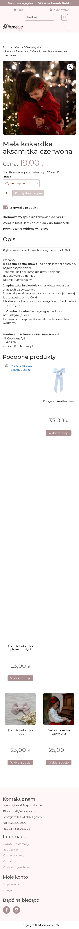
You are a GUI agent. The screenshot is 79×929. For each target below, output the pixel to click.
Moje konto (60, 9)
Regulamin (10, 849)
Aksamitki (22, 51)
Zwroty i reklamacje (16, 844)
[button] (70, 67)
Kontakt (8, 861)
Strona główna (13, 47)
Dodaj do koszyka (28, 193)
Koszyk (7, 890)
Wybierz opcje (20, 678)
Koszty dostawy (13, 855)
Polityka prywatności (17, 867)
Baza (7, 176)
